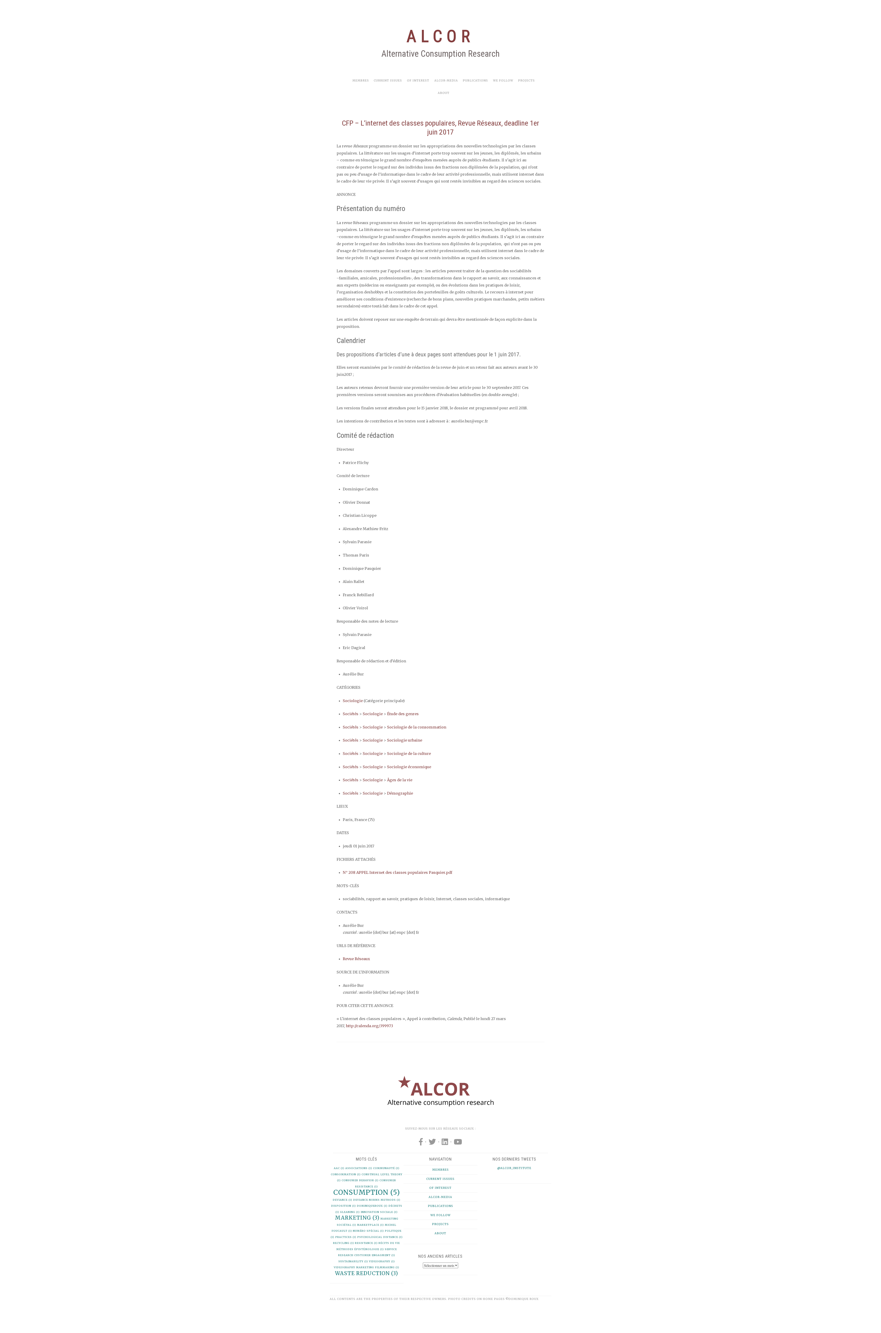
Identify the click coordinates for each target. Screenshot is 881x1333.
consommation (346, 1174)
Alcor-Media (446, 80)
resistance (366, 1243)
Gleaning (350, 1212)
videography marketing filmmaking (366, 1267)
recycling (343, 1243)
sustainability (353, 1261)
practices (345, 1237)
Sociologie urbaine (404, 740)
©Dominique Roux (522, 1299)
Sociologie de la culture (409, 753)
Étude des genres (403, 713)
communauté (386, 1168)
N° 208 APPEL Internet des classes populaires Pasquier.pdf (397, 872)
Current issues (388, 80)
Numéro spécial (368, 1230)
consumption (366, 1192)
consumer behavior (360, 1180)
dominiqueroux (372, 1205)
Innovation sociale (379, 1212)
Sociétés (350, 713)
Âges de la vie (399, 780)
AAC (339, 1168)
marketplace (370, 1224)
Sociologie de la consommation (416, 727)
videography (382, 1261)
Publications (475, 80)
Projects (526, 80)
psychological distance (380, 1237)
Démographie (400, 793)
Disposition (343, 1205)
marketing (357, 1218)
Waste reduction (366, 1273)
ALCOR (440, 36)
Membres (360, 80)
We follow (503, 80)
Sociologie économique (409, 767)
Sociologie (353, 700)
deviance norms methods (376, 1199)
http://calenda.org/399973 (369, 1026)
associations (358, 1168)
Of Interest (418, 80)
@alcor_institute (514, 1168)
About (443, 93)
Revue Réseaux (356, 958)
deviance (342, 1199)
